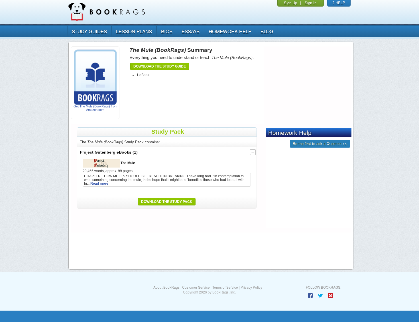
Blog (267, 31)
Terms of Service (225, 287)
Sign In (310, 2)
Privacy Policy (251, 287)
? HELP (338, 2)
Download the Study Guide (159, 66)
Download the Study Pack (166, 202)
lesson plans (134, 31)
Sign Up (290, 2)
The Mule (127, 163)
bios (166, 31)
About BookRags (166, 287)
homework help (230, 31)
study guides (89, 31)
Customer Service (196, 287)
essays (191, 31)
